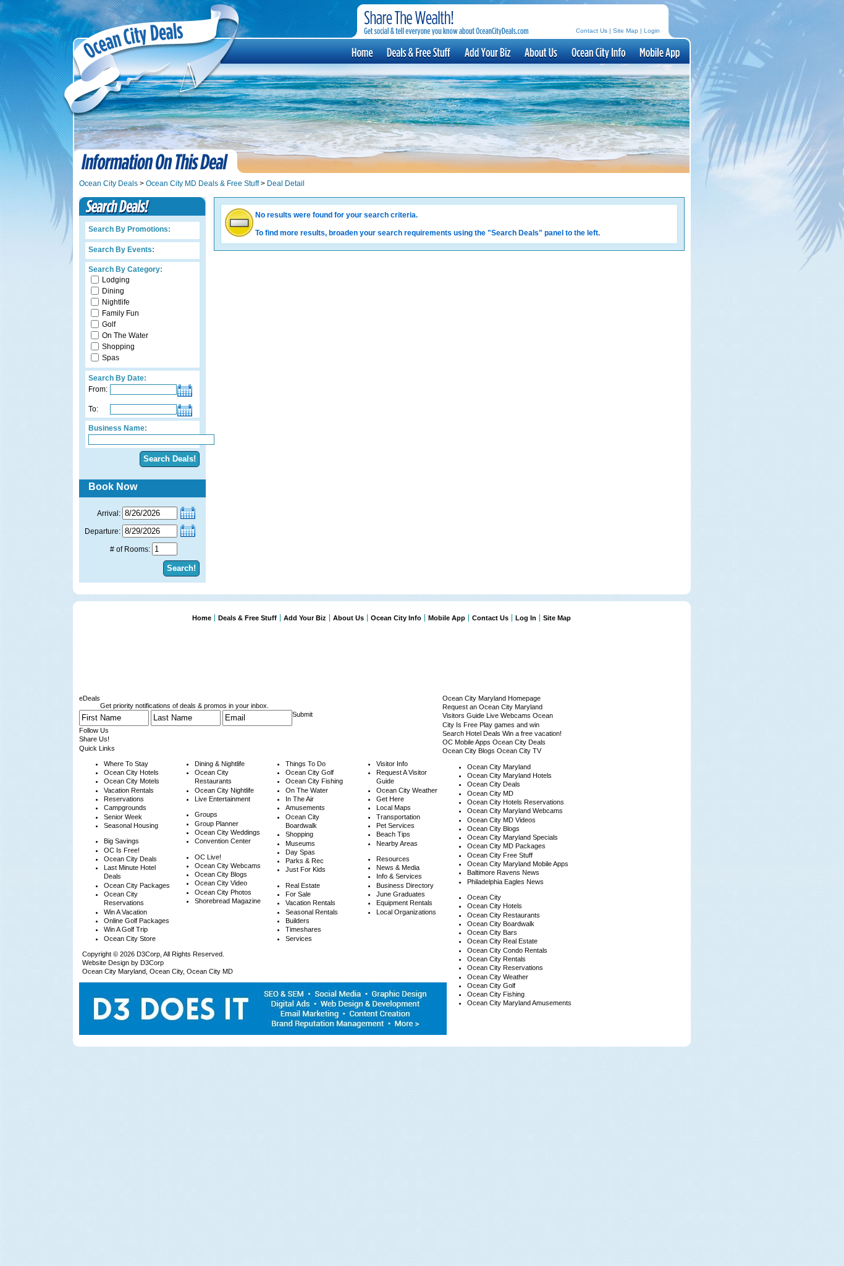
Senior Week (123, 817)
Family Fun (120, 313)
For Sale (298, 894)
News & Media (398, 867)
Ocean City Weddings (227, 832)
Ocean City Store (130, 938)
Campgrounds (125, 807)
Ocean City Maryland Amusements (519, 1002)
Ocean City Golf (309, 772)
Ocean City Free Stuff (500, 855)
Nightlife (116, 302)
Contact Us (591, 30)
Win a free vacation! (532, 733)
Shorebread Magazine (228, 901)
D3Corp (148, 954)
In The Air (299, 799)
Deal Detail (286, 183)
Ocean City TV (519, 750)
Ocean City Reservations (505, 967)
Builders (297, 920)
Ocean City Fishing (314, 781)
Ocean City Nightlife (224, 790)
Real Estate (302, 885)
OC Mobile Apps (466, 742)
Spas (110, 357)
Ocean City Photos (223, 892)
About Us (540, 52)
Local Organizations (406, 912)
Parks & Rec (304, 860)
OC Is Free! (122, 850)
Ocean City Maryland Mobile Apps (517, 863)
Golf (109, 324)
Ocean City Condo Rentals (507, 950)
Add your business (487, 52)
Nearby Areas (397, 843)
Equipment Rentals (404, 902)
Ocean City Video (221, 883)
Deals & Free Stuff (418, 52)
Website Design (105, 962)
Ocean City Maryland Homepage (491, 698)
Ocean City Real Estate (502, 941)
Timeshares (303, 929)
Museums (300, 843)
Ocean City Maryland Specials (512, 837)
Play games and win (509, 724)
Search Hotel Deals (471, 733)
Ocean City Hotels (131, 772)
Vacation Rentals (129, 790)
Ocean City (166, 971)
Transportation (398, 817)
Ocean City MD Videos (501, 820)
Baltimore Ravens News (503, 872)
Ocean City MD (210, 971)
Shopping (118, 346)
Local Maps (393, 807)
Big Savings (121, 841)
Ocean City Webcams (228, 865)
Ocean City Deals (108, 183)
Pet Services (395, 825)
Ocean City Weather (406, 790)
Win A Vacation (125, 912)
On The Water (125, 335)
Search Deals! (169, 458)
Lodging (116, 280)
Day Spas (300, 852)
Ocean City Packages (137, 885)
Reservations (124, 799)
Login (652, 30)
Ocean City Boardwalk (500, 923)
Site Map (625, 30)
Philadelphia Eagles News (505, 881)
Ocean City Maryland (114, 971)
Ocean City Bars (492, 932)
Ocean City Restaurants (503, 915)
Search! (181, 568)
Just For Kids (305, 869)
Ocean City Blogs (221, 874)
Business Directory (405, 885)
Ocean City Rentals (496, 959)
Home (201, 618)
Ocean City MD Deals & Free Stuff (202, 183)
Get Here (390, 799)
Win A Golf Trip (126, 929)
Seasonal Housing (131, 825)
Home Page (361, 52)
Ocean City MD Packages (506, 846)
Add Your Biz (305, 618)
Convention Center (223, 841)
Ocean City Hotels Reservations (515, 802)
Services (298, 938)
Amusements (305, 807)
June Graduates (400, 894)
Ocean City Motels (131, 781)
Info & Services (399, 876)
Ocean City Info (597, 52)
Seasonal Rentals (311, 912)
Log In (525, 618)
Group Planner (216, 823)
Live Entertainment (222, 799)
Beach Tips (393, 834)
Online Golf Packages (136, 920)
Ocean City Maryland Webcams (515, 810)
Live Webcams (508, 715)
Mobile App (658, 52)
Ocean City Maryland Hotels (509, 775)
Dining (113, 291)
